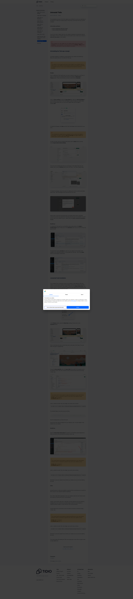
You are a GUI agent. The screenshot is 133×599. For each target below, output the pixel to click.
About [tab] (82, 294)
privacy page (73, 300)
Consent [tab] (50, 294)
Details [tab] (66, 294)
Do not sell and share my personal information (55, 307)
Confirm (77, 307)
